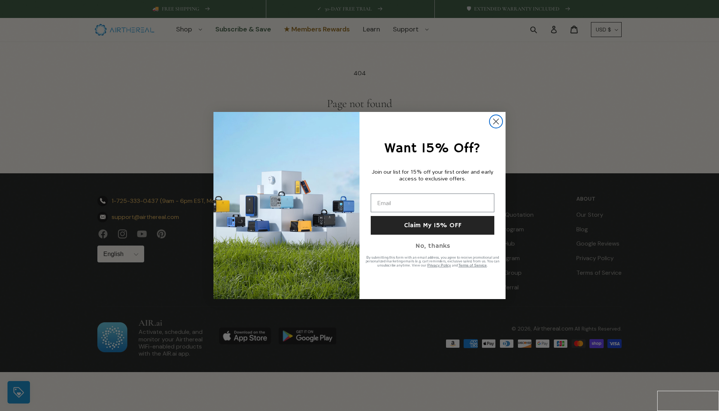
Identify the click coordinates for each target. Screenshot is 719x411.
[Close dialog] (496, 121)
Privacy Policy (439, 265)
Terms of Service (472, 265)
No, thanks (432, 246)
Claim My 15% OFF (432, 225)
